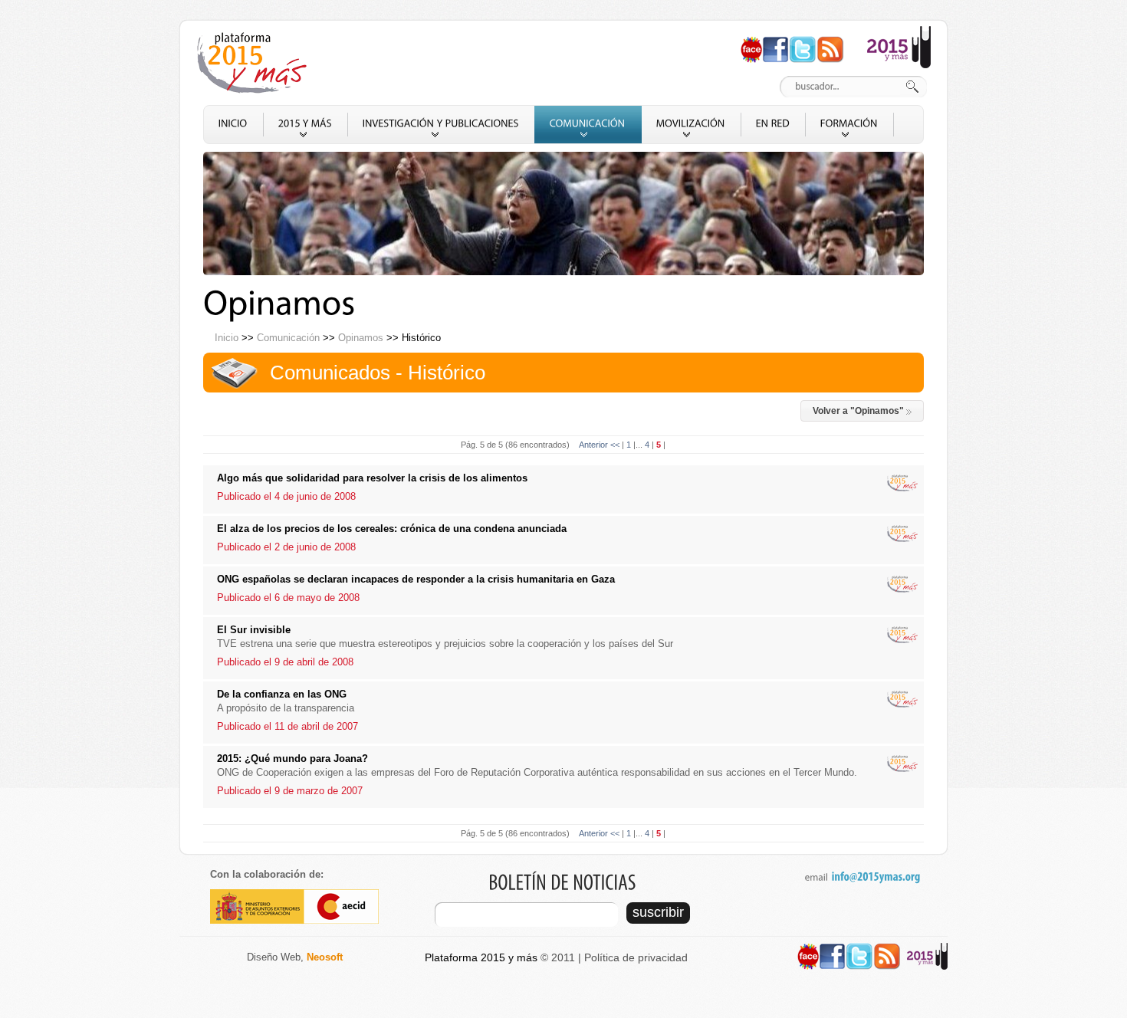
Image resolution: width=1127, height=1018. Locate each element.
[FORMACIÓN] (849, 124)
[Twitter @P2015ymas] (802, 42)
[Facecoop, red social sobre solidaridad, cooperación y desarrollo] (751, 42)
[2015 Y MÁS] (305, 124)
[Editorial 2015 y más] (899, 32)
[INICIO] (233, 124)
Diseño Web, (295, 957)
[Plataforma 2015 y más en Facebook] (775, 42)
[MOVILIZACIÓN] (691, 124)
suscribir (658, 912)
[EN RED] (773, 124)
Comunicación (288, 337)
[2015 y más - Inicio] (254, 63)
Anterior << (600, 444)
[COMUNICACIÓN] (588, 124)
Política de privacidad (636, 957)
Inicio (226, 337)
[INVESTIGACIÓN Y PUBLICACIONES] (441, 124)
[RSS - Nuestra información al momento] (830, 42)
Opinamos (360, 337)
